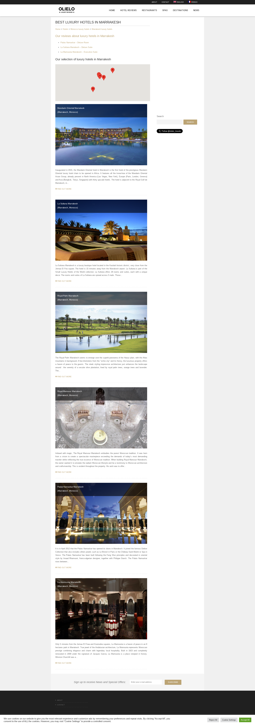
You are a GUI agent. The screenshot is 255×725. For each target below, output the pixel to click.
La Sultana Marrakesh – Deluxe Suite (76, 47)
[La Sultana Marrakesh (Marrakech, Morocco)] (101, 230)
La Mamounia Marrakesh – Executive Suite (79, 52)
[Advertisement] (179, 65)
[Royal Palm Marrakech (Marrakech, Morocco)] (101, 322)
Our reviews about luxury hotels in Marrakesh (84, 36)
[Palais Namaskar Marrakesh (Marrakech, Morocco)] (101, 513)
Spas (165, 10)
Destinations (180, 10)
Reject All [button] (213, 720)
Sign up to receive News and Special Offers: (100, 682)
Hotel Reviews (128, 10)
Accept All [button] (245, 720)
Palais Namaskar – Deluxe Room (75, 42)
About (154, 2)
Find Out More (64, 189)
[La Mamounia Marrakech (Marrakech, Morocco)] (101, 609)
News (196, 10)
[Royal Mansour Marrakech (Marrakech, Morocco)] (101, 418)
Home (112, 10)
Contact (165, 2)
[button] (113, 70)
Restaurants (149, 10)
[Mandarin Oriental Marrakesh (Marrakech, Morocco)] (101, 135)
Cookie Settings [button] (229, 720)
